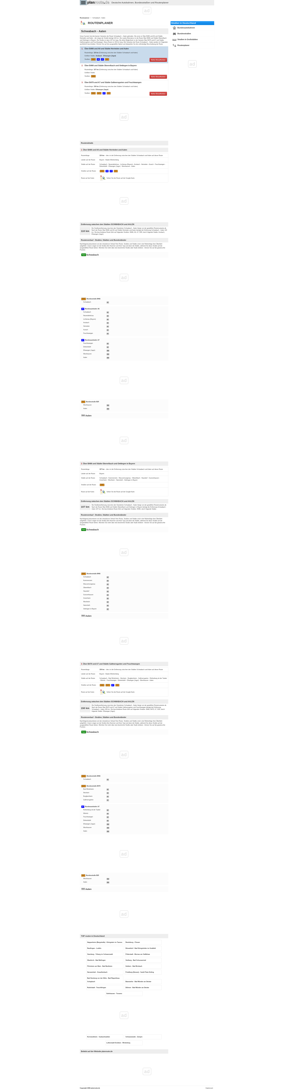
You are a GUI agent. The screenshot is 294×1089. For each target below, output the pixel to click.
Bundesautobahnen (186, 28)
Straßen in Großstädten (187, 39)
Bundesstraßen (184, 34)
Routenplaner (183, 45)
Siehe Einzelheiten (158, 60)
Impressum (209, 1088)
